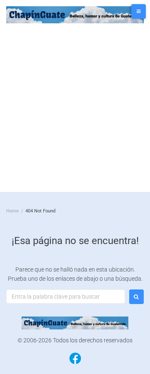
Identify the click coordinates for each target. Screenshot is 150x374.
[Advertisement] (75, 107)
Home (12, 211)
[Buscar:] (65, 296)
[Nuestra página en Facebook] (75, 363)
